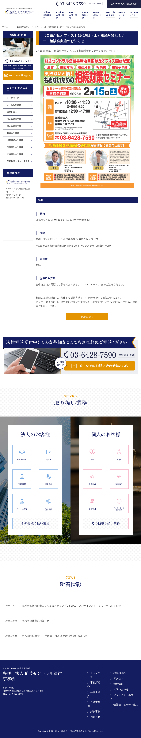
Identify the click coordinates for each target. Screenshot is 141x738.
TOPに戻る (87, 316)
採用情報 (110, 14)
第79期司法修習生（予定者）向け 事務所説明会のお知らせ (54, 635)
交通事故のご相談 (15, 154)
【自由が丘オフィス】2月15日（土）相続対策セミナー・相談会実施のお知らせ (50, 27)
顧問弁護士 (12, 112)
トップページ (13, 98)
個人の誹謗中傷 (14, 126)
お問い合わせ (120, 689)
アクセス (134, 14)
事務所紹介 (47, 15)
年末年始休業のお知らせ (35, 620)
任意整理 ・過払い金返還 (18, 161)
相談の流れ (97, 15)
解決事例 (85, 15)
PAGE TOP (135, 713)
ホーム (5, 27)
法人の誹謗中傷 (14, 119)
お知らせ (121, 15)
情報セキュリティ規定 (125, 704)
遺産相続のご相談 (15, 140)
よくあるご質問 (14, 105)
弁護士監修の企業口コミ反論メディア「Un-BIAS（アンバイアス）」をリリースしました (71, 605)
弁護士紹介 (60, 15)
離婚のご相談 (13, 133)
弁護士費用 (73, 15)
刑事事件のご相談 (15, 147)
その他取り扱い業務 (35, 523)
